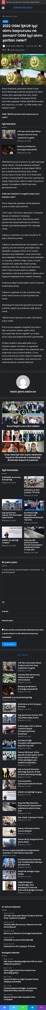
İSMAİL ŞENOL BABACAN (14, 46)
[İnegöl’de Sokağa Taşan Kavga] (9, 874)
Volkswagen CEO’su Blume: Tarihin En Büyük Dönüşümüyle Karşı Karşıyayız (30, 730)
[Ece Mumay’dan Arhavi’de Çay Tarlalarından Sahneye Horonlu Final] (9, 863)
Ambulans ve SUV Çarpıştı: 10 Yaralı (32, 491)
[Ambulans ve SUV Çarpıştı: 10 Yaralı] (34, 482)
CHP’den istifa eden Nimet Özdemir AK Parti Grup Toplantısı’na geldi (29, 134)
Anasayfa (8, 16)
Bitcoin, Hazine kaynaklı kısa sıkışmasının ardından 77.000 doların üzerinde (21, 851)
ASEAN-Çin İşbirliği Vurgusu (10, 541)
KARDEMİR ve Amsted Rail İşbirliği (11, 478)
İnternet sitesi (7, 620)
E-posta (5, 611)
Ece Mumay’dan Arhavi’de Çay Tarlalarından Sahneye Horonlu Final (30, 862)
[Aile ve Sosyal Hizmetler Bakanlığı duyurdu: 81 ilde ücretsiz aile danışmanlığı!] (9, 772)
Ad (3, 602)
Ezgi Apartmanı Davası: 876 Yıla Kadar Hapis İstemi (12, 515)
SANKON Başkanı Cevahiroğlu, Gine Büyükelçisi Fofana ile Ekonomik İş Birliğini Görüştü (30, 886)
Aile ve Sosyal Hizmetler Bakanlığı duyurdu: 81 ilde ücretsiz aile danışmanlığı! (29, 772)
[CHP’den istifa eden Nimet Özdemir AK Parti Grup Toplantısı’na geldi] (8, 134)
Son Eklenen (23, 655)
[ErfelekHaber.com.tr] (23, 7)
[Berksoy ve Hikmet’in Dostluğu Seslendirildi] (8, 149)
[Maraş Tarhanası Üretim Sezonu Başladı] (9, 831)
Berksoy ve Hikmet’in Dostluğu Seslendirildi (22, 2)
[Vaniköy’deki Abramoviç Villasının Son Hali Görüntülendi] (9, 678)
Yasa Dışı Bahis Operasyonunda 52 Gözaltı (30, 782)
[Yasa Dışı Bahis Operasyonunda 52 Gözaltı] (9, 784)
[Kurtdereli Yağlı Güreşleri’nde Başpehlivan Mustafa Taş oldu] (34, 504)
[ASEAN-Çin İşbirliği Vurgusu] (12, 532)
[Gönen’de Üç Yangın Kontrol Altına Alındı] (9, 842)
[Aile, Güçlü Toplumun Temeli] (9, 820)
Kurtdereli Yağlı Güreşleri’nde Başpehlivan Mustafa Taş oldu (33, 516)
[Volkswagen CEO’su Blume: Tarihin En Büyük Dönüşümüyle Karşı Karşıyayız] (9, 729)
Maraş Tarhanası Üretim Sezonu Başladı (29, 829)
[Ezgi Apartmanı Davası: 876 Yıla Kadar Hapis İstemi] (12, 504)
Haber (15, 16)
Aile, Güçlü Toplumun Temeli (30, 817)
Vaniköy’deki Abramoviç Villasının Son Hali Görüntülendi (29, 677)
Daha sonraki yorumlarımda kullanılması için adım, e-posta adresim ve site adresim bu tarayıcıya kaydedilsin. (23, 633)
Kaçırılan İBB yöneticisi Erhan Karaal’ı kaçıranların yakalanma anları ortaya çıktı (33, 545)
